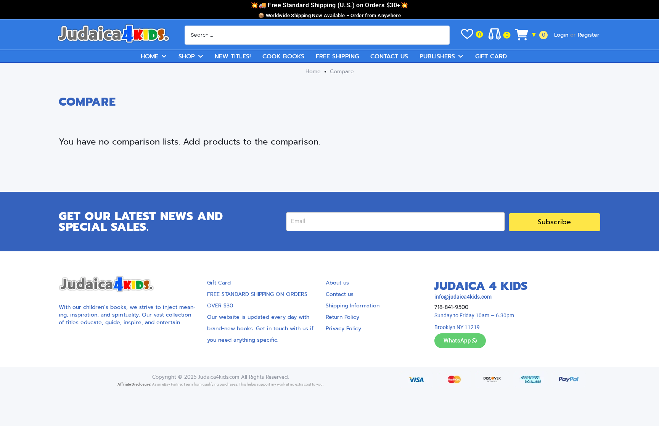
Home (313, 72)
